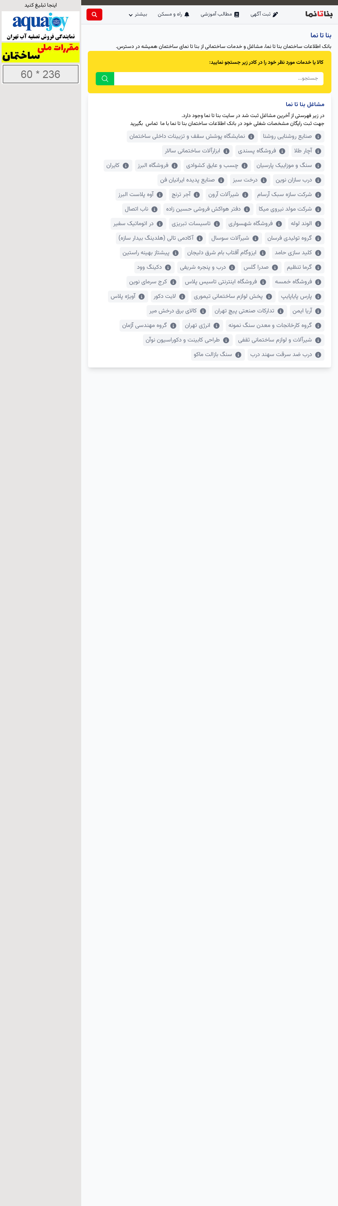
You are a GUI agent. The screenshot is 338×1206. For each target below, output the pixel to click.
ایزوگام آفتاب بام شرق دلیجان (221, 253)
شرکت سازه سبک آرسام (284, 194)
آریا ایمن (302, 311)
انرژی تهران (197, 325)
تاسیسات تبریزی (191, 223)
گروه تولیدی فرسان (289, 238)
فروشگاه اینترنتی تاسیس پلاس (221, 282)
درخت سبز (245, 180)
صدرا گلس (256, 267)
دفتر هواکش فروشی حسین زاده (203, 209)
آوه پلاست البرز (135, 194)
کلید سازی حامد (293, 253)
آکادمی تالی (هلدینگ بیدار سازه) (155, 238)
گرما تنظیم (299, 267)
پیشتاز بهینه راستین (145, 253)
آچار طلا (303, 151)
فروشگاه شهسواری (250, 223)
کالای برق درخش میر (173, 311)
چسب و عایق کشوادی (212, 165)
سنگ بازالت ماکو (213, 354)
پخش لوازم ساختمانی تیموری (228, 296)
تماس (152, 124)
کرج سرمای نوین (148, 282)
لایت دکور (164, 296)
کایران (112, 165)
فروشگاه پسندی (257, 151)
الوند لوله (301, 223)
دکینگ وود (149, 267)
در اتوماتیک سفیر (133, 223)
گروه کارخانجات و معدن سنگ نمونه (270, 325)
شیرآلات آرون (223, 194)
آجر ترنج (181, 194)
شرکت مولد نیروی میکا (285, 209)
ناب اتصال (136, 209)
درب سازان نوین (294, 180)
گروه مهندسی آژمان (144, 325)
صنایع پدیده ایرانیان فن (187, 180)
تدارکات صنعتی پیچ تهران (244, 311)
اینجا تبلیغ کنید (40, 5)
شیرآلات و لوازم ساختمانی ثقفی (275, 340)
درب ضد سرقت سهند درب (281, 354)
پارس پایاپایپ (296, 296)
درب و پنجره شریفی (203, 267)
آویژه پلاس (123, 296)
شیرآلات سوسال (230, 238)
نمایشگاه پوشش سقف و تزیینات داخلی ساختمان (187, 136)
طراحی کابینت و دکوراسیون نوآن (183, 340)
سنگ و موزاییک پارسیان (284, 165)
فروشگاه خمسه (293, 282)
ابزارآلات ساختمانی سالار (192, 151)
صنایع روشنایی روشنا (287, 136)
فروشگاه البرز (153, 165)
